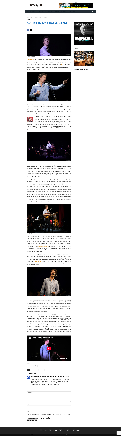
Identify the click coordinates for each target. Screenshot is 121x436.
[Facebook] (28, 30)
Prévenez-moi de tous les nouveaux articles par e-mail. (39, 418)
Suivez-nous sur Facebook (81, 69)
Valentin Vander (30, 59)
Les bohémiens (37, 261)
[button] (92, 11)
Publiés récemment (68, 434)
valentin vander (48, 369)
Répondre (32, 386)
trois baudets (41, 369)
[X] (31, 30)
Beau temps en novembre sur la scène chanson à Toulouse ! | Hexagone (47, 376)
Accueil (28, 17)
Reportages (88, 434)
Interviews (79, 434)
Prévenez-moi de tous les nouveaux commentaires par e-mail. (40, 417)
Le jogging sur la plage (43, 246)
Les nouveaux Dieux (39, 249)
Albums (74, 434)
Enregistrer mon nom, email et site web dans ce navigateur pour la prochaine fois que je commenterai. (49, 414)
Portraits (83, 434)
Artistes (32, 17)
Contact (92, 434)
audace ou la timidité (34, 369)
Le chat (47, 319)
